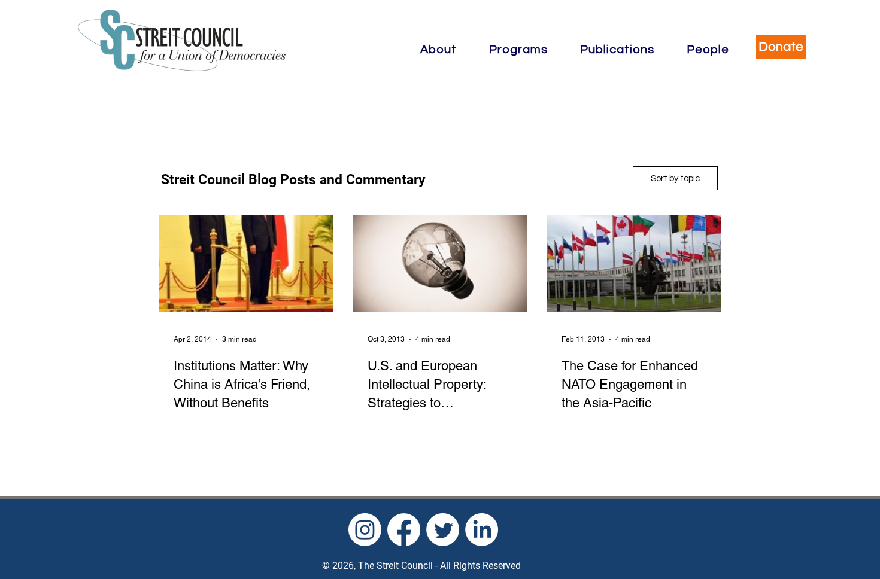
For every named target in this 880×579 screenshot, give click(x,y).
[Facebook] (403, 529)
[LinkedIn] (481, 529)
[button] (439, 49)
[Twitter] (442, 529)
